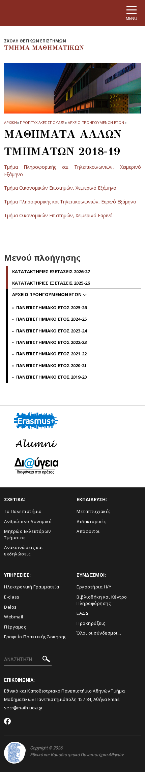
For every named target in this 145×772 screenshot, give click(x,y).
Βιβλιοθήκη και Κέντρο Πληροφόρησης (102, 600)
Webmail (13, 617)
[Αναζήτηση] (46, 660)
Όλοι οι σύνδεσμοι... (99, 633)
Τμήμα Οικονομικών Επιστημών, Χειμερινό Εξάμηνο (60, 188)
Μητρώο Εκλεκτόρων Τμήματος (27, 534)
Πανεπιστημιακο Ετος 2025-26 (51, 307)
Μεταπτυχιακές (94, 511)
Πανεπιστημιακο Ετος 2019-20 (51, 377)
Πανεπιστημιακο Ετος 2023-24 (51, 331)
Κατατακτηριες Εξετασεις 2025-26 (51, 283)
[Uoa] (15, 753)
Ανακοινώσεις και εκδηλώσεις (23, 550)
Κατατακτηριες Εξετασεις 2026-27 (51, 271)
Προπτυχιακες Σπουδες (42, 122)
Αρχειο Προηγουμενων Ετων (96, 122)
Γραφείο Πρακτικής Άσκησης (35, 637)
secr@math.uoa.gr (23, 708)
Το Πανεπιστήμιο (23, 511)
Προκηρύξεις (91, 623)
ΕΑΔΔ (82, 613)
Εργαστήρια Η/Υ (94, 587)
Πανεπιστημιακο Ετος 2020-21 (51, 365)
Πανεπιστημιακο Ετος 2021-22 (51, 354)
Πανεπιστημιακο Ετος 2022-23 (51, 342)
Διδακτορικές (91, 521)
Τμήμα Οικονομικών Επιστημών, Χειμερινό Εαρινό (58, 215)
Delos (10, 607)
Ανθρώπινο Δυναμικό (28, 521)
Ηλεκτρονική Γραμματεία (31, 587)
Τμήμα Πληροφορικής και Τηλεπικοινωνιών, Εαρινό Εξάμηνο (70, 201)
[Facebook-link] (7, 722)
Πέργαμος (15, 627)
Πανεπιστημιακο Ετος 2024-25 (51, 319)
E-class (12, 597)
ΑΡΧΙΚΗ (10, 122)
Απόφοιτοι (88, 531)
